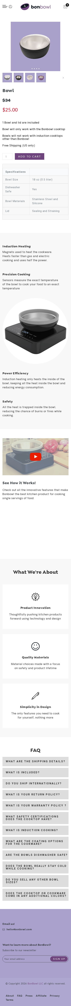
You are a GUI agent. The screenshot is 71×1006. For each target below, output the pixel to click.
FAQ (19, 996)
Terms (9, 1000)
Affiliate (41, 996)
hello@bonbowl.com (19, 929)
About (10, 996)
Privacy (55, 996)
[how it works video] (35, 456)
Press (29, 996)
